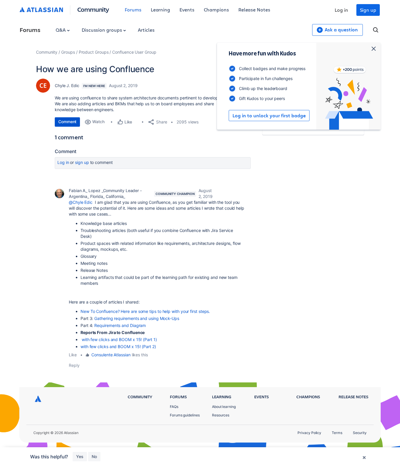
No (94, 456)
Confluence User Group (134, 52)
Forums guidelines (185, 415)
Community (93, 9)
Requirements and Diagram (120, 325)
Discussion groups (102, 30)
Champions (216, 9)
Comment (67, 121)
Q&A (61, 30)
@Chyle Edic (81, 202)
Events (187, 9)
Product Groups (94, 52)
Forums (133, 9)
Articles (146, 30)
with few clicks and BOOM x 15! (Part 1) (119, 339)
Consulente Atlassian (110, 354)
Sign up (368, 10)
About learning (224, 406)
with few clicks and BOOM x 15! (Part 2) (118, 346)
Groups (68, 52)
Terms (337, 433)
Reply (74, 365)
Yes (79, 456)
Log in (341, 10)
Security (360, 433)
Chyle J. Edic (67, 85)
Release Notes (254, 9)
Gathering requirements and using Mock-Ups (136, 318)
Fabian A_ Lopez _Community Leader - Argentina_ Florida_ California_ (105, 193)
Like (73, 354)
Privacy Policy (309, 433)
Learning (160, 9)
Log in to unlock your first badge (269, 115)
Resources (220, 415)
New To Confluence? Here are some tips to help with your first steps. (145, 311)
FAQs (174, 406)
